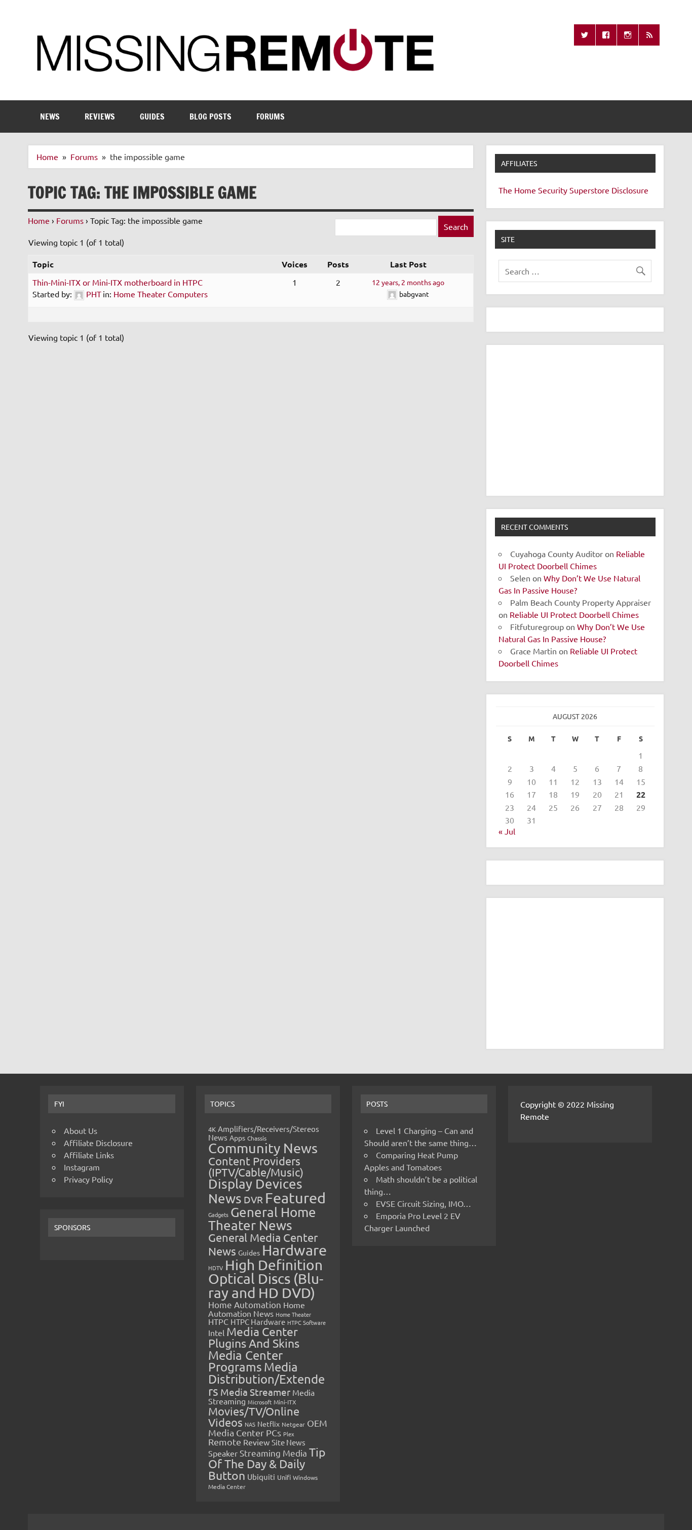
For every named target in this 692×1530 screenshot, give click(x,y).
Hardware (294, 1250)
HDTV (215, 1268)
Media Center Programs (245, 1361)
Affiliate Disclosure (98, 1142)
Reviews (100, 116)
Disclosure (629, 190)
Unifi (284, 1477)
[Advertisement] (574, 420)
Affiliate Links (89, 1155)
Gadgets (218, 1214)
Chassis (256, 1138)
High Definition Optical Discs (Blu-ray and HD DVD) (265, 1279)
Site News (288, 1442)
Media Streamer (255, 1392)
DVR (253, 1199)
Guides (152, 116)
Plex (288, 1434)
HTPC (218, 1321)
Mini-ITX (285, 1402)
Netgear (293, 1424)
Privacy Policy (88, 1179)
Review (256, 1442)
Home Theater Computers (160, 294)
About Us (80, 1130)
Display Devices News (255, 1191)
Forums (270, 116)
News (50, 116)
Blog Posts (210, 116)
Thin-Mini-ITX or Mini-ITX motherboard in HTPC (117, 282)
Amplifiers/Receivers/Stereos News (263, 1133)
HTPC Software (306, 1322)
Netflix (268, 1423)
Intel (216, 1332)
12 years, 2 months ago (408, 282)
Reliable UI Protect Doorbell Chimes (574, 614)
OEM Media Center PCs (267, 1427)
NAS (250, 1424)
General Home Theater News (262, 1218)
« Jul (506, 831)
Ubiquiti (261, 1476)
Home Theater (293, 1314)
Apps (237, 1137)
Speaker (223, 1453)
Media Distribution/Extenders (266, 1378)
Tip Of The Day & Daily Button (267, 1463)
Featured (295, 1197)
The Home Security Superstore (553, 190)
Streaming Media (273, 1452)
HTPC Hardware (257, 1321)
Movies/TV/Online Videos (253, 1416)
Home (39, 220)
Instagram (82, 1167)
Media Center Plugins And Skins (253, 1337)
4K (212, 1129)
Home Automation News (256, 1309)
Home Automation (244, 1304)
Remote (224, 1441)
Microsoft (260, 1402)
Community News (263, 1148)
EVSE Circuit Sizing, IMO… (423, 1203)
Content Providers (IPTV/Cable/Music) (255, 1166)
